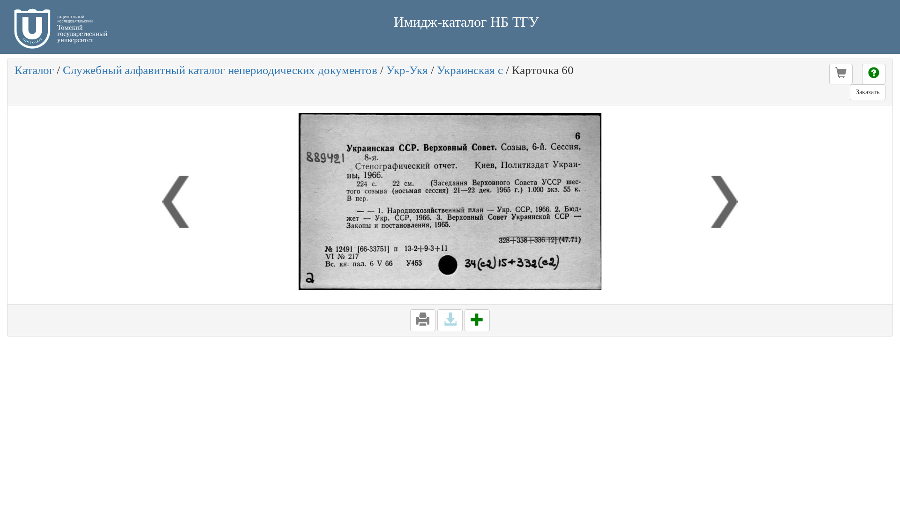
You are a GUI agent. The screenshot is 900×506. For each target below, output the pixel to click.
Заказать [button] (867, 92)
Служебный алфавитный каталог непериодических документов (220, 70)
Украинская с (470, 70)
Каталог (34, 70)
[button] (841, 74)
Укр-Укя (407, 70)
